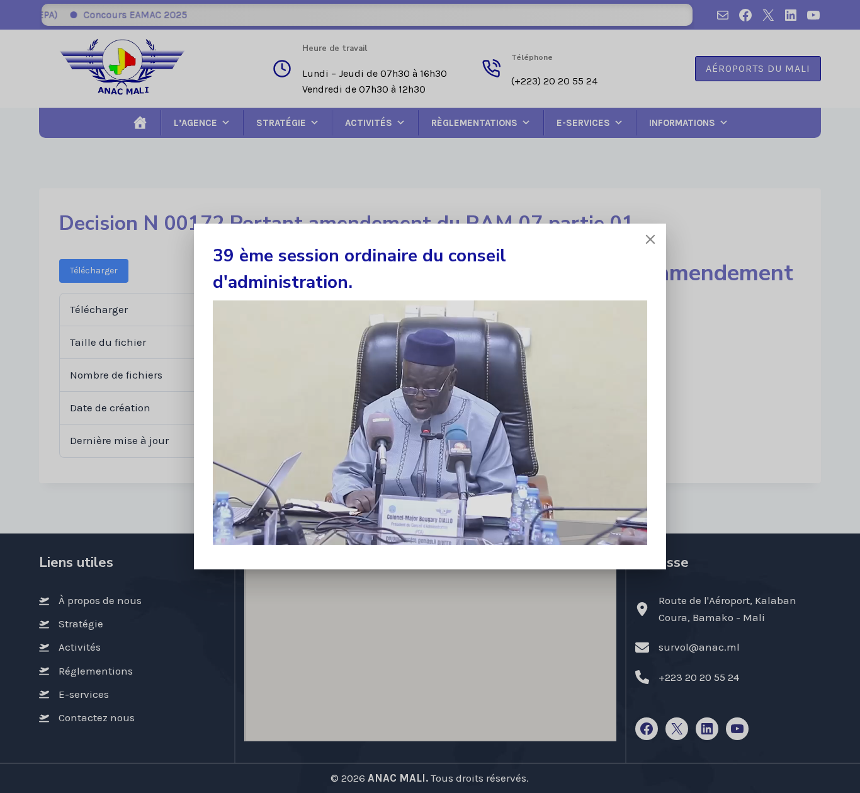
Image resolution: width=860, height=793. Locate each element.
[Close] (650, 239)
